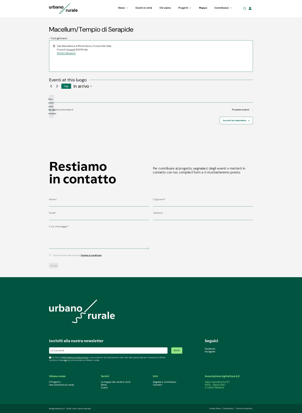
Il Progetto (55, 382)
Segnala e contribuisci (164, 382)
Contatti (157, 384)
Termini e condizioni (244, 408)
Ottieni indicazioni (66, 53)
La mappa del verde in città (115, 382)
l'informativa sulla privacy (75, 357)
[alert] (51, 106)
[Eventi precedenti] (51, 86)
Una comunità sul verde (61, 384)
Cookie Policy (228, 408)
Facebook (210, 348)
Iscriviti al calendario (234, 120)
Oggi (66, 86)
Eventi (104, 387)
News (104, 384)
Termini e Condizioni (91, 255)
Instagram (210, 351)
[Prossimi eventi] (57, 86)
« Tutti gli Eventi (58, 38)
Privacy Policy (215, 408)
